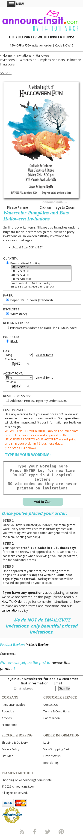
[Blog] (22, 832)
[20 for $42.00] (41, 267)
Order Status (51, 756)
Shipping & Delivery (15, 743)
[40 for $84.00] (41, 275)
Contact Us (50, 705)
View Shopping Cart (56, 749)
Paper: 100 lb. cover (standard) (31, 300)
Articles (7, 718)
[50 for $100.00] (41, 279)
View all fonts (44, 355)
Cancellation (51, 718)
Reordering (51, 763)
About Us (8, 711)
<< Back (6, 73)
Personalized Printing (25, 263)
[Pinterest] (61, 832)
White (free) (18, 314)
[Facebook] (35, 832)
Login (46, 743)
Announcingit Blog (13, 705)
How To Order (12, 601)
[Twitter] (48, 832)
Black (14, 341)
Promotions (9, 725)
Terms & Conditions (56, 711)
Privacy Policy (10, 749)
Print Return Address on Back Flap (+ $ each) (43, 328)
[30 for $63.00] (41, 271)
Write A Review (37, 644)
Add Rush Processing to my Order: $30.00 (38, 401)
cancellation (10, 610)
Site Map (7, 756)
